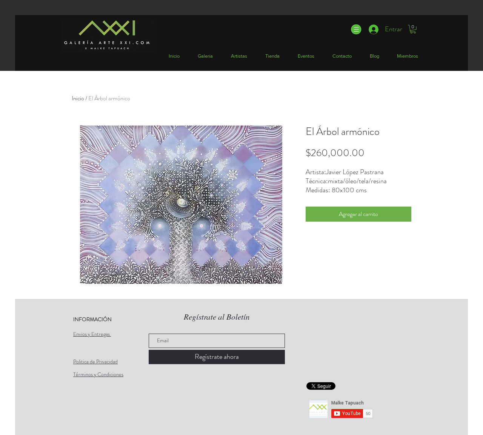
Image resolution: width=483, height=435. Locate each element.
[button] (355, 29)
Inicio (78, 98)
